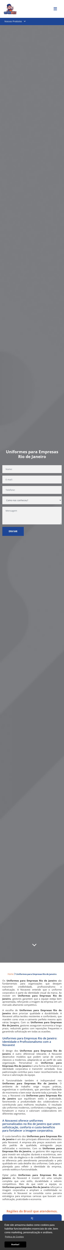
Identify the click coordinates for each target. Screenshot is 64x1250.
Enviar (13, 531)
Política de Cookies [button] (14, 1236)
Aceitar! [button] (15, 1244)
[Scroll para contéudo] (34, 945)
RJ (32, 1218)
